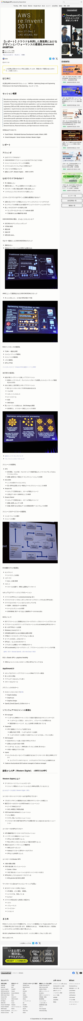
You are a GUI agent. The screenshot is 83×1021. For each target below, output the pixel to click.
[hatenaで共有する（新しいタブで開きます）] (50, 59)
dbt (23, 1002)
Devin (12, 1000)
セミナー (48, 6)
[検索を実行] (64, 2)
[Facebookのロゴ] (73, 973)
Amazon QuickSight (5, 1004)
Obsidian (13, 1004)
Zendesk (25, 991)
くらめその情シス (43, 1002)
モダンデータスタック (16, 1006)
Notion (24, 1012)
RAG (12, 995)
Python (13, 1008)
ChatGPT (13, 989)
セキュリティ (14, 1010)
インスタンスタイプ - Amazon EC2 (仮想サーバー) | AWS (19, 367)
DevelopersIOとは (73, 986)
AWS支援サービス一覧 (74, 988)
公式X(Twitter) (72, 990)
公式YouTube (72, 992)
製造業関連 (41, 999)
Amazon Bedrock (15, 993)
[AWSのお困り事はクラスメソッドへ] (30, 956)
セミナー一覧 (72, 196)
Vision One (25, 1010)
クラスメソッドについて (74, 983)
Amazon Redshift (5, 1006)
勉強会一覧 (72, 205)
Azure (43, 6)
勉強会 (60, 6)
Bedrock (30, 6)
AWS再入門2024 (43, 989)
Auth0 (24, 993)
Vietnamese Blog (43, 1010)
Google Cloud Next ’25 (44, 985)
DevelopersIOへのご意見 (58, 986)
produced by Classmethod (19, 2)
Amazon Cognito (4, 989)
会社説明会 (55, 6)
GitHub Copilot (14, 999)
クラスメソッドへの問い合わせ (60, 983)
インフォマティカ (27, 1000)
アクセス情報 (72, 999)
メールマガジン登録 (57, 992)
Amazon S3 (3, 999)
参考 (21, 692)
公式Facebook (72, 995)
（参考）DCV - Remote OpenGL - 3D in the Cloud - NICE (19, 652)
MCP (12, 987)
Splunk (24, 1008)
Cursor (12, 1002)
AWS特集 (3, 985)
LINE (24, 989)
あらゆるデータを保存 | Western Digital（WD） (16, 790)
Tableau (24, 995)
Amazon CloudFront (5, 1010)
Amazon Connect (5, 1012)
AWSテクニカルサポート (44, 995)
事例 (65, 6)
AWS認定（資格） (43, 997)
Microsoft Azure (26, 987)
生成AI (12, 985)
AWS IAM (3, 987)
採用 (68, 6)
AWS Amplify (4, 1008)
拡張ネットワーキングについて (14, 456)
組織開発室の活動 (43, 1004)
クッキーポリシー (73, 1004)
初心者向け (41, 993)
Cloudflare (25, 1006)
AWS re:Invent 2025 (43, 987)
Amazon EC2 (4, 997)
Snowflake (25, 997)
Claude (25, 6)
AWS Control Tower (5, 995)
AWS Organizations (5, 993)
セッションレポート (8, 54)
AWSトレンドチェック (44, 991)
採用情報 (55, 997)
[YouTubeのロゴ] (81, 973)
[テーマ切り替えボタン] (81, 2)
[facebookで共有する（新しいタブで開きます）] (53, 59)
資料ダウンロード (57, 990)
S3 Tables (3, 1000)
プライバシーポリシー (74, 1002)
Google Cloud (37, 6)
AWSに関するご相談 (57, 988)
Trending (16, 6)
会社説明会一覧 (72, 200)
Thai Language (42, 1008)
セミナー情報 (56, 995)
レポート (18, 54)
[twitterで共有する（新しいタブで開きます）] (57, 59)
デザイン (41, 1006)
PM (12, 1012)
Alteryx (24, 999)
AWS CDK (3, 1002)
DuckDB (25, 1004)
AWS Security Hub (5, 991)
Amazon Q (13, 997)
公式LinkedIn (72, 997)
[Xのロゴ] (77, 973)
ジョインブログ (42, 1000)
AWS (20, 6)
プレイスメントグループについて (14, 459)
